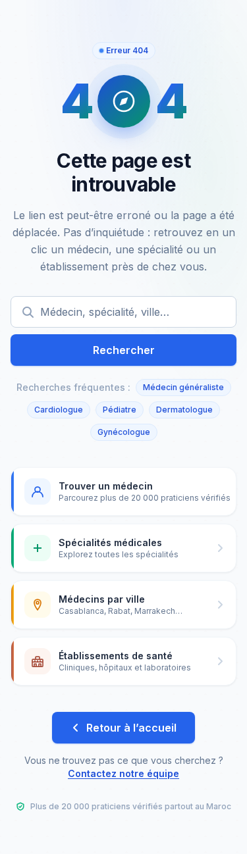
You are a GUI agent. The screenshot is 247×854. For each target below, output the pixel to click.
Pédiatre (119, 409)
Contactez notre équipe (123, 773)
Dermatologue (184, 409)
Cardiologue (58, 409)
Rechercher (124, 350)
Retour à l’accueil (131, 727)
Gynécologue (123, 432)
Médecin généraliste (183, 387)
